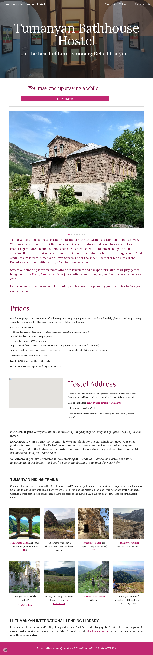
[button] (149, 4)
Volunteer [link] (125, 4)
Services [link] (139, 4)
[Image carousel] (76, 173)
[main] (76, 38)
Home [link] (108, 4)
